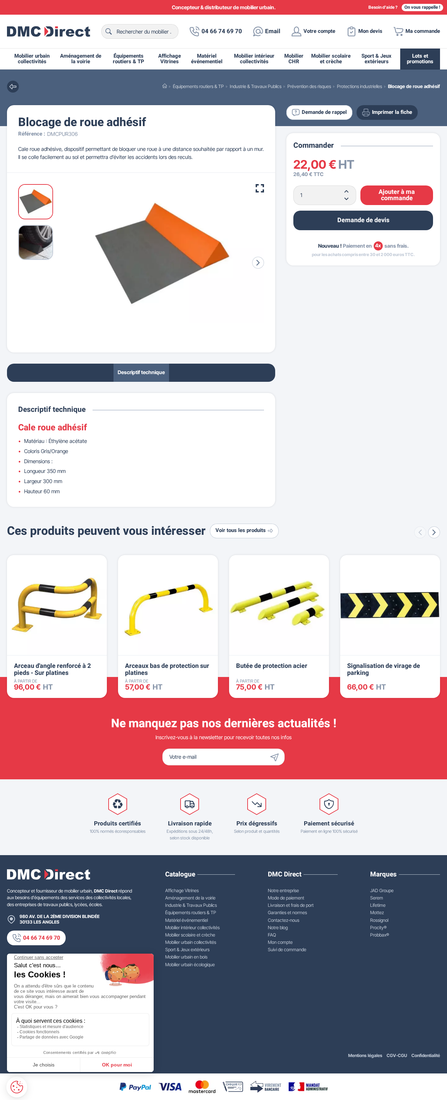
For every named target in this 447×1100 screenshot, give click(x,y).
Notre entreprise (283, 890)
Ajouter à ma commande (397, 195)
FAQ (272, 935)
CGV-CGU (397, 1055)
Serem (376, 898)
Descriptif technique (141, 373)
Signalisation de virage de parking (383, 669)
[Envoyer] (276, 757)
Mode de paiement (286, 898)
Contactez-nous (283, 920)
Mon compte (280, 942)
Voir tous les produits (240, 530)
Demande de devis (363, 220)
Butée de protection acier (271, 666)
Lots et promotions (420, 58)
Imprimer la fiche (392, 112)
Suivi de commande (287, 949)
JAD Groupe (382, 890)
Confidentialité (425, 1055)
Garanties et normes (287, 912)
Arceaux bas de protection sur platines (167, 669)
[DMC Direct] (48, 31)
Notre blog (278, 927)
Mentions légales (365, 1055)
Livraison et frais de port (291, 905)
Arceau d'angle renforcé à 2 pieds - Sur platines (52, 669)
